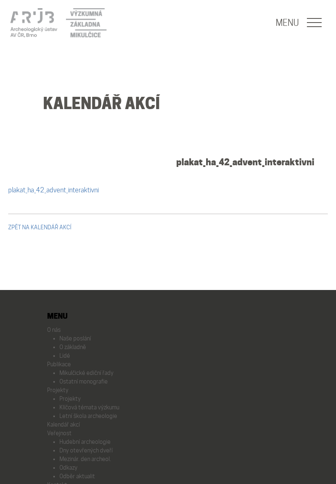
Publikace (59, 364)
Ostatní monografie (83, 381)
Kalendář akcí (63, 424)
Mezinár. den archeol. (85, 459)
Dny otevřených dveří (86, 450)
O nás (54, 329)
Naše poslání (75, 338)
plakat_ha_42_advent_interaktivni (245, 162)
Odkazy (68, 467)
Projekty (57, 390)
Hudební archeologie (85, 441)
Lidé (64, 355)
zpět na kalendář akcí (39, 227)
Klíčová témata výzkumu (89, 407)
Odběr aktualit (77, 476)
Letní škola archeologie (88, 416)
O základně (72, 347)
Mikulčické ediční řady (86, 373)
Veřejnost (59, 433)
